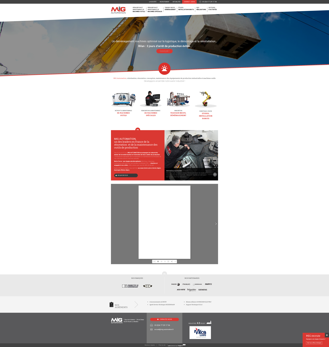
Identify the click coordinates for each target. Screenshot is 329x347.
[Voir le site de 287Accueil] (175, 285)
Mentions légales (150, 345)
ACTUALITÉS (176, 2)
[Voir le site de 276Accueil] (203, 291)
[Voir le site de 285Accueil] (197, 285)
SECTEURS (213, 9)
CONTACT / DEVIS (189, 2)
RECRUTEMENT (164, 2)
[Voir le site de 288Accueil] (181, 291)
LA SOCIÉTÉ (152, 2)
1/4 (154, 261)
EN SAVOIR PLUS (123, 175)
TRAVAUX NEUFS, (170, 9)
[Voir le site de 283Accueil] (192, 291)
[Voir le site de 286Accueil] (186, 285)
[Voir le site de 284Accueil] (208, 285)
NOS (201, 9)
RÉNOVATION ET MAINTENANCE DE (155, 10)
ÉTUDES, (186, 9)
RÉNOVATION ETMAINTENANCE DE (139, 10)
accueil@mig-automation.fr (164, 329)
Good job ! (164, 51)
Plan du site (162, 345)
